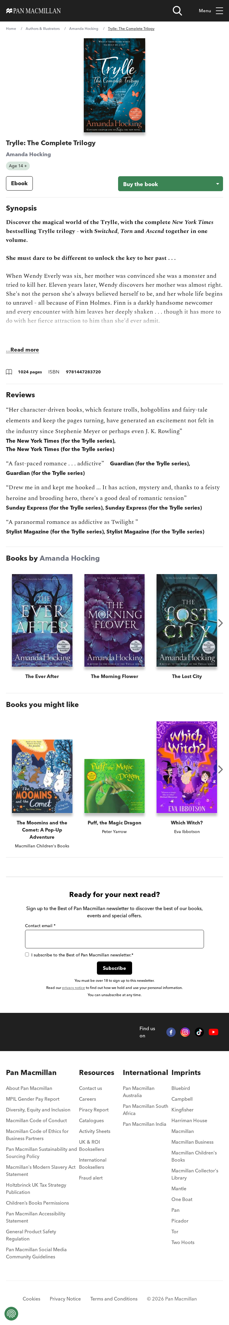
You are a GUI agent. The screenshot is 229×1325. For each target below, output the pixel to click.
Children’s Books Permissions (37, 1203)
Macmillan (182, 1131)
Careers (87, 1099)
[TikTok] (199, 1032)
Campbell (182, 1099)
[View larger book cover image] (114, 85)
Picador (179, 1221)
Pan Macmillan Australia (138, 1091)
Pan (175, 1210)
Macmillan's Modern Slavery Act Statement (40, 1170)
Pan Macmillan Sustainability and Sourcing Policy (41, 1152)
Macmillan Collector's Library (194, 1174)
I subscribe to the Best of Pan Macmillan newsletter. (82, 955)
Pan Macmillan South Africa (145, 1109)
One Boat (181, 1199)
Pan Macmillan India (144, 1124)
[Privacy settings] (11, 1314)
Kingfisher (182, 1110)
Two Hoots (182, 1242)
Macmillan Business (192, 1142)
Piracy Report (94, 1110)
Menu (205, 10)
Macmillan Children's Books (194, 1156)
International (145, 1072)
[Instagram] (185, 1032)
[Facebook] (171, 1032)
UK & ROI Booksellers (91, 1145)
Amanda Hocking (83, 28)
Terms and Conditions (113, 1299)
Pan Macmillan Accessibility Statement (35, 1217)
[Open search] (177, 11)
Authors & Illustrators (43, 28)
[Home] (33, 10)
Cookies (31, 1299)
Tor (174, 1231)
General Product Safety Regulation (31, 1235)
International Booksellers (92, 1163)
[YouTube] (213, 1032)
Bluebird (180, 1088)
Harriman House (189, 1120)
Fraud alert (91, 1178)
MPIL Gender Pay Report (32, 1099)
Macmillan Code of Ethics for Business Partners (37, 1134)
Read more (24, 349)
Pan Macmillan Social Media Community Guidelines (36, 1253)
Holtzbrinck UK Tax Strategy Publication (36, 1188)
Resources (96, 1072)
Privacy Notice (65, 1299)
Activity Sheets (94, 1131)
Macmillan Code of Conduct (36, 1120)
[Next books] (220, 623)
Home (11, 28)
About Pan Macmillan (29, 1088)
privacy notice (73, 987)
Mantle (178, 1188)
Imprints (186, 1072)
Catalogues (91, 1120)
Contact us (90, 1088)
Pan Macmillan (31, 1072)
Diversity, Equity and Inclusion (38, 1110)
